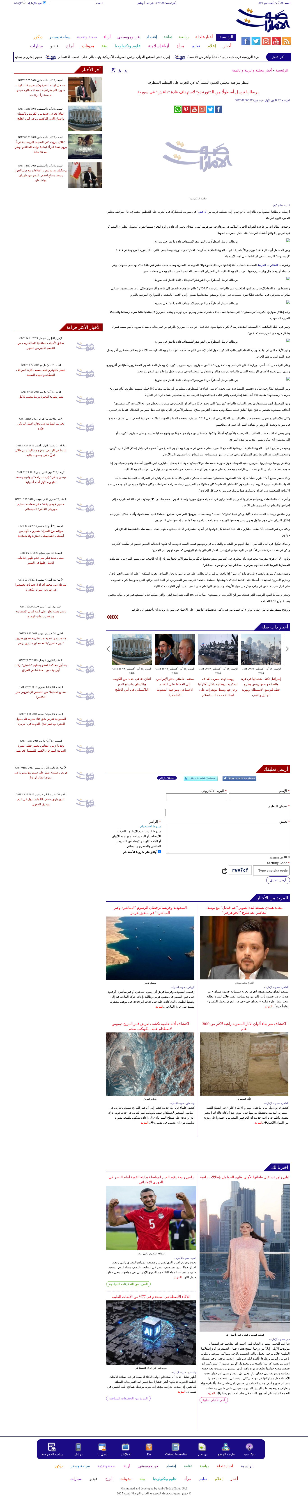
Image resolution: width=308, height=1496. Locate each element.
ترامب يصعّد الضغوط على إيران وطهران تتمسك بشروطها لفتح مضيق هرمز (261, 684)
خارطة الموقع (226, 1454)
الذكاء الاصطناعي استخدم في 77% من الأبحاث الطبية (151, 1297)
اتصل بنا (103, 1454)
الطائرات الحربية (267, 265)
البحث (99, 3)
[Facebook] (239, 780)
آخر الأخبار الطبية (213, 1400)
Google (18, 3)
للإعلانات (126, 1454)
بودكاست (250, 1454)
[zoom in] (113, 70)
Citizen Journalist (176, 1454)
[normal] (119, 70)
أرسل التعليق (278, 880)
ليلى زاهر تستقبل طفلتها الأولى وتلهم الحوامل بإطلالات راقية (244, 1177)
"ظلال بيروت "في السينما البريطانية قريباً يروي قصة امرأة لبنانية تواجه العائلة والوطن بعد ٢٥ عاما (40, 147)
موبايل (79, 1454)
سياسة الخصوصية (52, 1454)
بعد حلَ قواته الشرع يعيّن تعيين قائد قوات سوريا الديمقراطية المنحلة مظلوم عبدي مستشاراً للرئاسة (41, 90)
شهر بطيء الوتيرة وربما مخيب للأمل (41, 396)
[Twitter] (201, 780)
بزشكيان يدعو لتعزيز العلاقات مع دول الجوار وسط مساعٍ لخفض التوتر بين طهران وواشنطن (40, 175)
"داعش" (201, 211)
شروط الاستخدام (150, 826)
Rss (149, 1454)
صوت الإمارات (34, 3)
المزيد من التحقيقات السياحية (128, 1284)
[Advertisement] (125, 20)
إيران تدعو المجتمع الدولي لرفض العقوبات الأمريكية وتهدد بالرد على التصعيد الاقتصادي (138, 57)
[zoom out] (125, 70)
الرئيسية (282, 70)
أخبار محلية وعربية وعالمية (252, 70)
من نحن (203, 1454)
